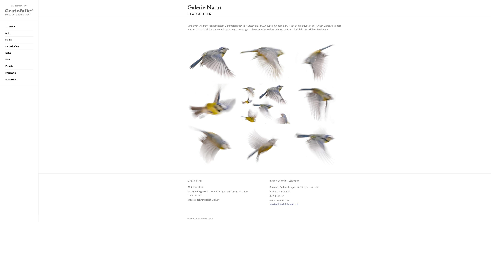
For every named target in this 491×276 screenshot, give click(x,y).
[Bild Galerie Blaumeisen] (318, 146)
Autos (8, 33)
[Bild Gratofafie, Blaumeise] (213, 63)
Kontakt (9, 66)
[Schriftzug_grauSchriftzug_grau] (19, 10)
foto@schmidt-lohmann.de (283, 204)
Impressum (10, 72)
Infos (7, 59)
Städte (8, 39)
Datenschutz (11, 79)
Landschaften (12, 46)
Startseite (10, 26)
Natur (8, 52)
